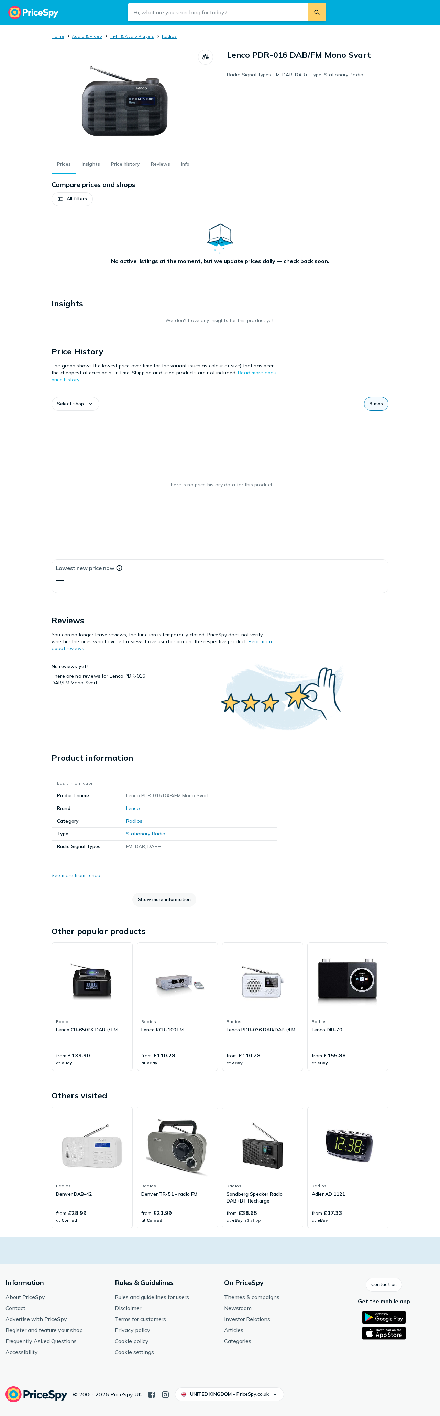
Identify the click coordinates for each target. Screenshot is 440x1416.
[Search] (317, 12)
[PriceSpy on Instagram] (165, 1394)
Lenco (133, 808)
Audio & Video (87, 36)
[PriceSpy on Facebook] (151, 1394)
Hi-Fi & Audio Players (132, 36)
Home (58, 36)
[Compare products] (205, 57)
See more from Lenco (76, 875)
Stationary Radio (145, 834)
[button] (72, 199)
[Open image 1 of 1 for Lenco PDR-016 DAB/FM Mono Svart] (125, 101)
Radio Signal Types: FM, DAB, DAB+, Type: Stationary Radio (295, 75)
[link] (92, 1006)
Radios (169, 36)
